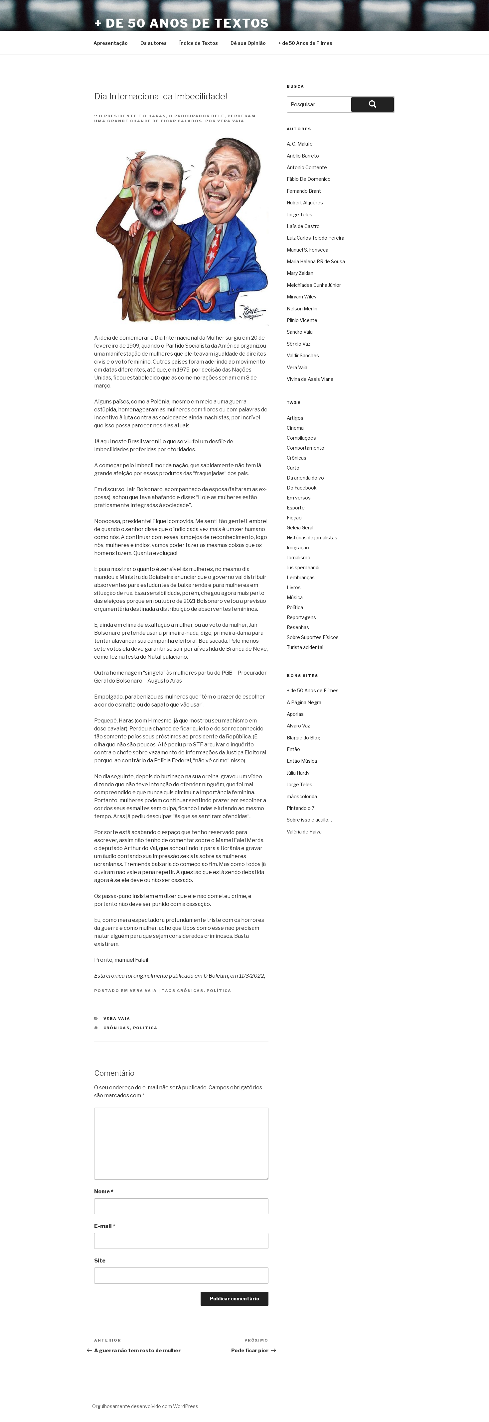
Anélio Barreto (303, 156)
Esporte (296, 507)
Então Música (302, 761)
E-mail (104, 1226)
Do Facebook (302, 488)
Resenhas (298, 627)
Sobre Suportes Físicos (313, 637)
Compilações (301, 438)
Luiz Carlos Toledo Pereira (315, 238)
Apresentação (110, 43)
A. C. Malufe (300, 144)
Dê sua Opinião (248, 43)
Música (295, 597)
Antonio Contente (307, 167)
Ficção (294, 517)
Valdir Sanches (303, 355)
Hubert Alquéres (305, 202)
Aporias (295, 714)
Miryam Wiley (301, 296)
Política (219, 990)
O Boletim (216, 976)
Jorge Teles (299, 214)
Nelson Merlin (302, 308)
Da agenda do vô (305, 478)
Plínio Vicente (302, 320)
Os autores (153, 43)
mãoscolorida (302, 796)
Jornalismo (298, 557)
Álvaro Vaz (298, 725)
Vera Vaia (143, 990)
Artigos (295, 418)
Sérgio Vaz (298, 344)
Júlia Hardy (298, 773)
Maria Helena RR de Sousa (316, 261)
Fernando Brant (304, 191)
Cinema (295, 428)
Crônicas (190, 990)
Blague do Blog (303, 737)
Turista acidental (305, 647)
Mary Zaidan (300, 273)
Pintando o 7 (300, 808)
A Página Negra (304, 702)
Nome (103, 1191)
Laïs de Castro (303, 226)
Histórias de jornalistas (312, 537)
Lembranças (301, 577)
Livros (294, 587)
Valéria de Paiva (304, 831)
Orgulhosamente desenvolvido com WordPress (145, 1406)
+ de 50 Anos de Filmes (305, 43)
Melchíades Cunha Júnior (314, 285)
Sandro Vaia (300, 332)
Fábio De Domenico (309, 179)
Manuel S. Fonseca (307, 250)
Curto (293, 468)
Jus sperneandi (303, 567)
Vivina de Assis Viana (310, 379)
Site (99, 1261)
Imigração (298, 547)
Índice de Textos (198, 43)
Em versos (299, 497)
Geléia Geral (300, 527)
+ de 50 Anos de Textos (181, 23)
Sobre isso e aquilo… (309, 819)
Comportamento (305, 448)
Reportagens (301, 617)
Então (293, 749)
